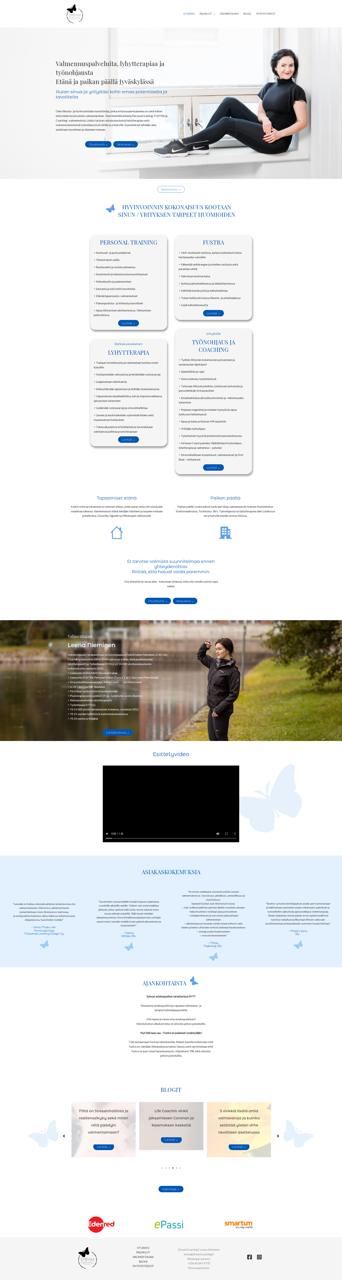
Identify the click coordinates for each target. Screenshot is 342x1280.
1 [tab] (162, 1168)
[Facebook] (249, 1257)
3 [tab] (169, 1168)
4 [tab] (173, 1168)
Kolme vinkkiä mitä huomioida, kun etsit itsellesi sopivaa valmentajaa (238, 1118)
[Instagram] (259, 1257)
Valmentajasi (229, 13)
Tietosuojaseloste (199, 1268)
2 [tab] (165, 1168)
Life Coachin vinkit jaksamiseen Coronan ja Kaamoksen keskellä (103, 1118)
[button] (98, 144)
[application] (213, 13)
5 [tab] (176, 1168)
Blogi (247, 13)
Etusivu (189, 13)
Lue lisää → (103, 1139)
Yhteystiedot (265, 13)
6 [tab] (180, 1168)
